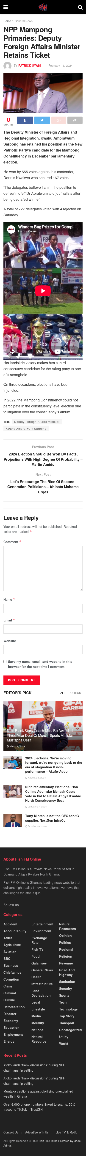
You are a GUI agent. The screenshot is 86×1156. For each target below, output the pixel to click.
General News (24, 21)
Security (65, 988)
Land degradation (41, 993)
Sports (64, 995)
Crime (7, 986)
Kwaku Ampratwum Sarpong (26, 428)
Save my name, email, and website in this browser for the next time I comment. (40, 664)
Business (10, 965)
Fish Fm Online (48, 1141)
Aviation (10, 951)
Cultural (9, 993)
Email (9, 620)
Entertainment (42, 924)
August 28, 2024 (36, 777)
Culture (9, 1000)
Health (36, 977)
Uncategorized (70, 1029)
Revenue (66, 963)
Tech (63, 1002)
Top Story (66, 1016)
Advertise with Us (37, 1132)
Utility (63, 1036)
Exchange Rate (39, 940)
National (37, 1029)
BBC (6, 958)
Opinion (65, 935)
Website (9, 640)
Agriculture (12, 944)
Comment (12, 541)
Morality (37, 1023)
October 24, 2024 (37, 826)
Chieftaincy (12, 972)
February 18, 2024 (60, 65)
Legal (35, 1002)
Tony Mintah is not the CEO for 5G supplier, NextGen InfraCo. (52, 818)
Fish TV (37, 949)
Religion (65, 956)
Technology (68, 1009)
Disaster (9, 1013)
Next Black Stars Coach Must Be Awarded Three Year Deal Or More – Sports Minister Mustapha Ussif (40, 735)
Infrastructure (42, 983)
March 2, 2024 (17, 746)
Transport (66, 1023)
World (63, 1043)
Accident (10, 924)
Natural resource (38, 1039)
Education (11, 1027)
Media (36, 1016)
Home (7, 21)
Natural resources (67, 926)
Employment (13, 1034)
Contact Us (10, 1132)
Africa (8, 938)
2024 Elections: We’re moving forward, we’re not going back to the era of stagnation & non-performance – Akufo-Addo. (53, 765)
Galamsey (39, 963)
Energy (8, 1041)
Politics (75, 693)
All (62, 693)
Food (35, 956)
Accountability (14, 931)
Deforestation (14, 1006)
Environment (41, 931)
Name (9, 599)
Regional (66, 949)
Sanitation (67, 981)
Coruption (11, 979)
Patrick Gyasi (29, 65)
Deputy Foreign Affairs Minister (37, 421)
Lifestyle (38, 1009)
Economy (10, 1020)
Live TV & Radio (66, 1132)
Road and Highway (67, 972)
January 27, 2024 (37, 806)
